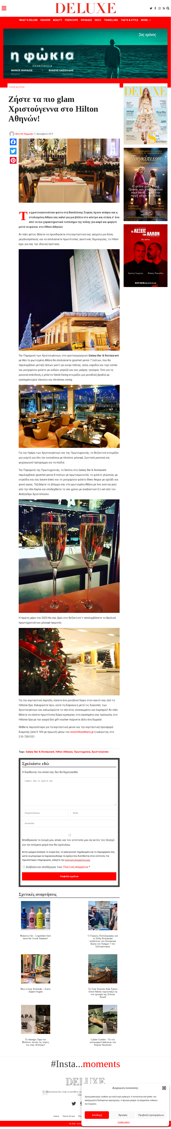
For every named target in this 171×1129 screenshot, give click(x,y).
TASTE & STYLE (129, 20)
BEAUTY (57, 20)
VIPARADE (86, 20)
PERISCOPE (71, 20)
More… (145, 20)
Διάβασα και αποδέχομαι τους (58, 867)
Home (56, 1116)
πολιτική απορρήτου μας (77, 860)
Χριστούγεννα (100, 751)
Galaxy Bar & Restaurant (40, 751)
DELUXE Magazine (24, 134)
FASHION (45, 20)
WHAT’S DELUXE (28, 20)
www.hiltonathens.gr (82, 732)
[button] (164, 1088)
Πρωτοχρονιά (82, 751)
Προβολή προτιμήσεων (151, 1115)
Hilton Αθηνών (64, 751)
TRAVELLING (111, 20)
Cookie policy (124, 1122)
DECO (98, 20)
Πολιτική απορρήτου (76, 867)
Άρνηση (122, 1115)
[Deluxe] (85, 12)
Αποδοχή (97, 1115)
